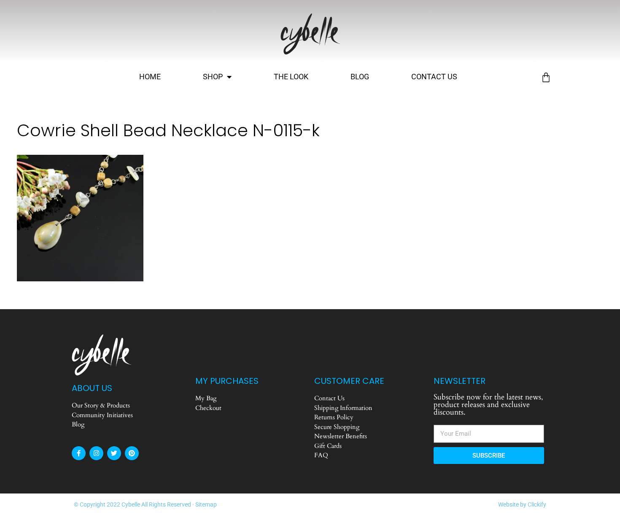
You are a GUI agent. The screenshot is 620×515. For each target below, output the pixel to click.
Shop (213, 76)
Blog (359, 76)
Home (150, 76)
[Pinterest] (132, 453)
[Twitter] (114, 453)
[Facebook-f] (79, 453)
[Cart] (546, 77)
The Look (291, 76)
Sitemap (206, 504)
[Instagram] (96, 453)
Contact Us (434, 76)
